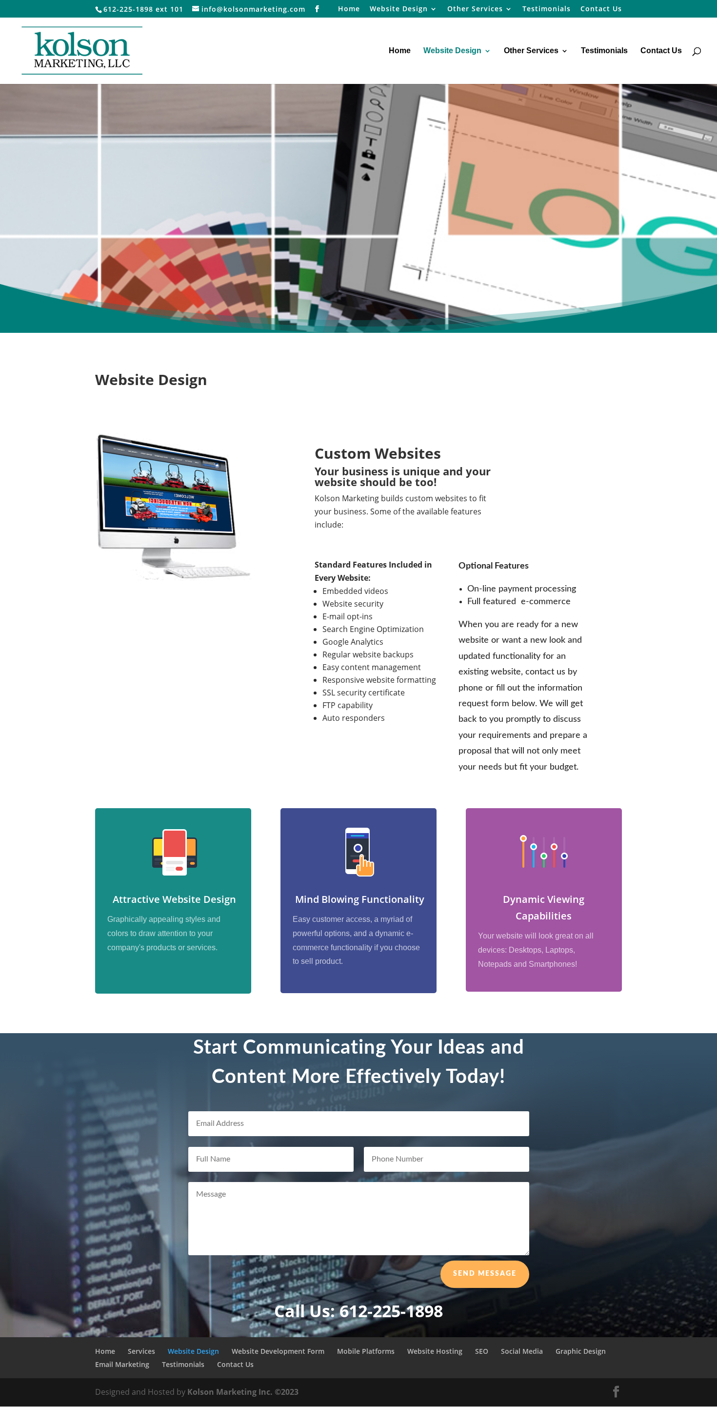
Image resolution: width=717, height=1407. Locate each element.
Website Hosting (434, 1351)
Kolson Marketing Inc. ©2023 (243, 1392)
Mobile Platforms (366, 1351)
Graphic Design (581, 1351)
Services (141, 1351)
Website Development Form (278, 1351)
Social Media (522, 1351)
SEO (481, 1351)
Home (349, 9)
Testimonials (546, 9)
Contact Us (601, 9)
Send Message (485, 1273)
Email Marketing (122, 1364)
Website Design (399, 9)
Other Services (475, 9)
